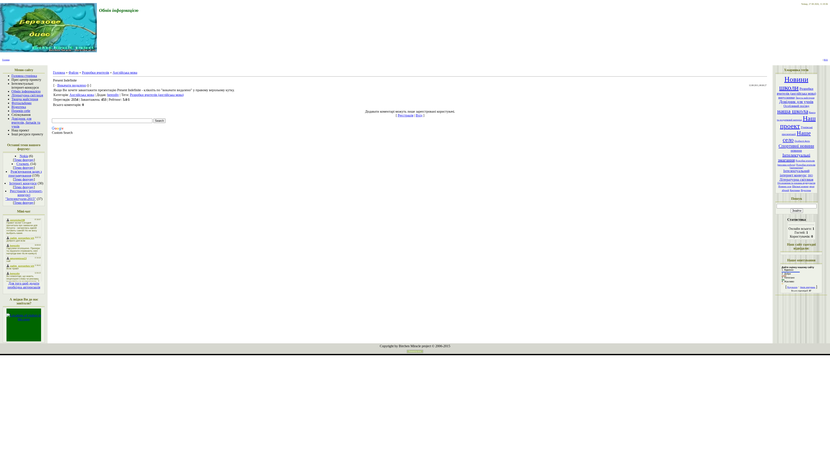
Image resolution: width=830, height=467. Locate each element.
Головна (6, 60)
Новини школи (793, 83)
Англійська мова (125, 72)
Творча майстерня (805, 98)
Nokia (24, 156)
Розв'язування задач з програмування (25, 173)
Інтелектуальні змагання (794, 157)
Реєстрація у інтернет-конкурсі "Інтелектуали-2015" (24, 195)
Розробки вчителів (95, 72)
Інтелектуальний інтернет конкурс (794, 173)
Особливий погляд (796, 106)
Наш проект (798, 122)
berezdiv (113, 95)
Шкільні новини (800, 186)
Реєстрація (405, 115)
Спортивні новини (796, 146)
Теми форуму (24, 160)
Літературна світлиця (796, 180)
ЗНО (810, 175)
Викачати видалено (71, 85)
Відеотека (806, 190)
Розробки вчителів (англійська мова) (157, 95)
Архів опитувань (807, 287)
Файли (73, 72)
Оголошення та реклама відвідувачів (796, 183)
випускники (786, 97)
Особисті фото (802, 141)
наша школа (792, 111)
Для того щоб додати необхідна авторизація (24, 285)
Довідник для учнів (796, 101)
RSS (826, 60)
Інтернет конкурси (23, 183)
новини (796, 150)
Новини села (784, 186)
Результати (792, 287)
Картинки (795, 190)
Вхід (419, 115)
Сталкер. (22, 164)
